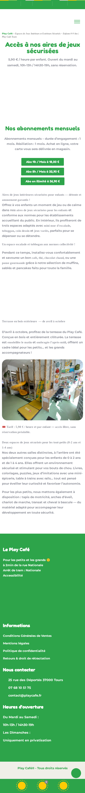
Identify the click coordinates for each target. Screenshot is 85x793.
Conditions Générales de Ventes (27, 636)
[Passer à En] (60, 3)
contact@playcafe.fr (25, 695)
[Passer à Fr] (45, 3)
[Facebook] (8, 601)
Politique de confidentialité (24, 651)
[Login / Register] (63, 786)
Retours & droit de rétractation (26, 658)
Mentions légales (16, 643)
